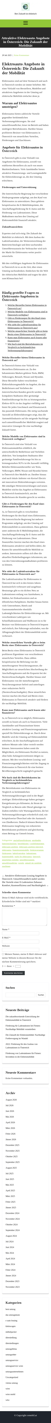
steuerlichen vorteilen (10, 860)
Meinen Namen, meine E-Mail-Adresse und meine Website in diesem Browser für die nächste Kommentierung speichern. (24, 958)
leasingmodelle (7, 857)
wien (8, 1388)
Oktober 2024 (12, 1224)
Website (6, 946)
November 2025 (13, 1151)
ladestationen (31, 853)
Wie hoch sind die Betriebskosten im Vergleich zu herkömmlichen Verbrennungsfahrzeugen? (25, 347)
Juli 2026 (9, 1105)
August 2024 (11, 1236)
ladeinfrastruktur (19, 853)
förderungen (6, 853)
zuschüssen (6, 866)
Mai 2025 (10, 1185)
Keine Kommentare (21, 55)
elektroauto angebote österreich (31, 847)
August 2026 (11, 1100)
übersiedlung (11, 1337)
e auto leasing (11, 1320)
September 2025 (13, 1162)
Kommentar (8, 906)
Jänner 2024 (11, 1275)
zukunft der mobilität (33, 863)
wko (7, 1400)
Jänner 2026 (11, 1139)
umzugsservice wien (14, 1366)
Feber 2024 (10, 1270)
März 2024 (10, 1264)
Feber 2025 (10, 1202)
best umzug (10, 1309)
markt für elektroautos (23, 857)
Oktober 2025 (12, 1156)
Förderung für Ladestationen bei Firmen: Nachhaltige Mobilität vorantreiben (23, 1027)
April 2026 (10, 1122)
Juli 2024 (9, 1241)
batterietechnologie (9, 844)
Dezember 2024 (12, 1213)
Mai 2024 (10, 1253)
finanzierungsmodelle (20, 850)
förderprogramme (37, 850)
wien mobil (10, 1394)
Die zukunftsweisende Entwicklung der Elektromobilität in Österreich (22, 1018)
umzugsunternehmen (14, 1371)
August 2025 (11, 1168)
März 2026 (10, 1128)
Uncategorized (12, 1377)
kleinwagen (11, 1326)
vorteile (21, 863)
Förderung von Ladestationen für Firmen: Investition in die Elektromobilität (23, 1055)
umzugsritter (11, 1354)
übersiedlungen (12, 1343)
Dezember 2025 (12, 1145)
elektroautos (6, 850)
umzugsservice (12, 1360)
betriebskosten (23, 844)
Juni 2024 (10, 1247)
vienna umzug (12, 1383)
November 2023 (13, 1287)
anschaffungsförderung (22, 840)
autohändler (36, 840)
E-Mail (6, 937)
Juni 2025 (10, 1179)
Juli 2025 (9, 1173)
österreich (36, 857)
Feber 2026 (10, 1134)
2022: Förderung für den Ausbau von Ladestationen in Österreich (22, 1046)
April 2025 (10, 1190)
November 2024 (13, 1219)
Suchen (10, 987)
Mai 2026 (10, 1117)
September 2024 (13, 1230)
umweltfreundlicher (9, 863)
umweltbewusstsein (27, 860)
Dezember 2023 (12, 1281)
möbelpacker (11, 1332)
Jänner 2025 (11, 1207)
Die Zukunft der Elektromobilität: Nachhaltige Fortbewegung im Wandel (25, 1037)
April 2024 (10, 1258)
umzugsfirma (11, 1349)
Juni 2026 (10, 1111)
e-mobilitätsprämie (37, 844)
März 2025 (10, 1196)
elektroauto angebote (10, 847)
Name (5, 929)
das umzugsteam (13, 1315)
